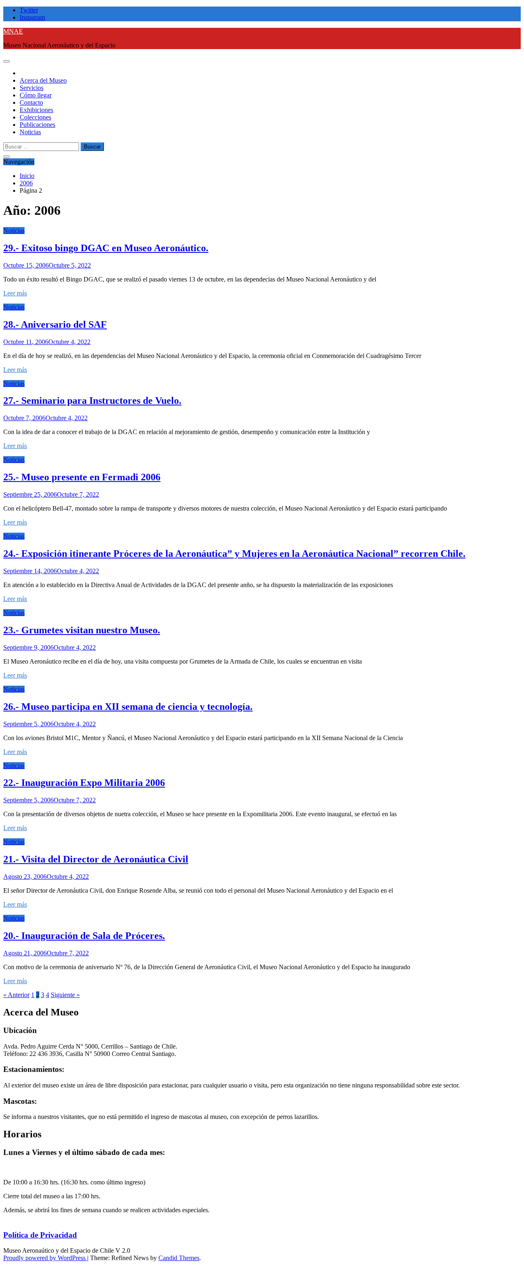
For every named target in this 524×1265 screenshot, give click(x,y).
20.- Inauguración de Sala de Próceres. (84, 935)
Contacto (31, 102)
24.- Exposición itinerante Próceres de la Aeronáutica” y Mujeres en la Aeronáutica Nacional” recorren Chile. (234, 553)
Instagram (32, 17)
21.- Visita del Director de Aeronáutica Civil (95, 859)
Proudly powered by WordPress (45, 1257)
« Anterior (16, 994)
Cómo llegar (36, 95)
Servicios (31, 87)
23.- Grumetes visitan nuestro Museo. (81, 630)
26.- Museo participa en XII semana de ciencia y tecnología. (128, 706)
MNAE (13, 31)
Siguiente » (65, 994)
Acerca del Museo (43, 80)
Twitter (29, 10)
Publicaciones (37, 124)
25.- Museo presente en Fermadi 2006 (81, 477)
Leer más (15, 293)
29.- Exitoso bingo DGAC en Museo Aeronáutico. (105, 248)
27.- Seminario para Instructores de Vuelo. (92, 400)
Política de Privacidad (40, 1235)
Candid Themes (178, 1257)
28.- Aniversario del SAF (55, 324)
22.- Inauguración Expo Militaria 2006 (84, 782)
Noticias (30, 131)
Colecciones (35, 117)
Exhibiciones (36, 109)
